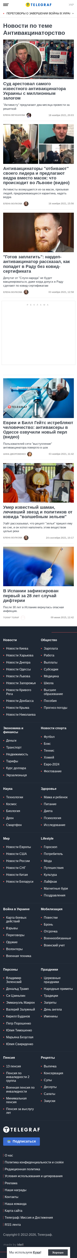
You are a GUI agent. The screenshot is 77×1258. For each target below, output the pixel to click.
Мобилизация (51, 909)
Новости (10, 640)
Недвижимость (17, 754)
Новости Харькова (19, 655)
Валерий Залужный (20, 1009)
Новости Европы (18, 847)
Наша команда (15, 1203)
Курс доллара (16, 768)
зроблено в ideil (13, 1244)
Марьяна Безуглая (19, 1037)
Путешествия (54, 867)
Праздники (49, 969)
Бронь (48, 924)
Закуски (49, 1101)
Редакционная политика (22, 1169)
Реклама (11, 1183)
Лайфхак (50, 881)
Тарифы (12, 761)
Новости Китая (17, 874)
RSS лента (13, 1224)
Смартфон (14, 825)
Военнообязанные (57, 938)
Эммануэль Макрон (20, 1002)
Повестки (51, 917)
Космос (11, 804)
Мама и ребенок (56, 797)
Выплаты (50, 662)
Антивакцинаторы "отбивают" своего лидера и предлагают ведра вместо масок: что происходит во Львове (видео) (36, 175)
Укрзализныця (16, 775)
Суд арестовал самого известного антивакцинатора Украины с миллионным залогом (34, 91)
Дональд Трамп (17, 988)
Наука (7, 788)
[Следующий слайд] (73, 14)
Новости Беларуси (19, 881)
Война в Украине (16, 909)
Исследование (54, 825)
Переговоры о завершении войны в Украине (41, 13)
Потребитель (53, 854)
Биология (13, 811)
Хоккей (49, 757)
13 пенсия (13, 1066)
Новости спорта (53, 728)
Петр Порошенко (18, 1023)
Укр (71, 4)
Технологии (14, 797)
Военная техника (18, 956)
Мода (48, 861)
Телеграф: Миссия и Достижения (29, 1217)
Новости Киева (17, 648)
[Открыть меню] (6, 4)
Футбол (49, 736)
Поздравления (54, 895)
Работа (49, 655)
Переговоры (15, 935)
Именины (51, 1016)
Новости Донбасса (20, 700)
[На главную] (38, 4)
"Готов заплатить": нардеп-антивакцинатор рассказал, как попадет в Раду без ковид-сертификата (36, 264)
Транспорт (14, 747)
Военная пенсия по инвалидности (20, 1089)
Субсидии (51, 669)
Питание (50, 804)
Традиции (51, 995)
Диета (48, 811)
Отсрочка (50, 931)
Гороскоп (50, 847)
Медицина (51, 676)
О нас (9, 1155)
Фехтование (53, 771)
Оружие (12, 942)
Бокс (47, 743)
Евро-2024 (51, 764)
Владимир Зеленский (14, 979)
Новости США (16, 854)
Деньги (11, 740)
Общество (49, 640)
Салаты (49, 1094)
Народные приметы (58, 988)
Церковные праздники (52, 979)
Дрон (10, 818)
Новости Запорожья (21, 683)
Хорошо (58, 1252)
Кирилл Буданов (18, 1016)
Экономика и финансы (13, 730)
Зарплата (51, 648)
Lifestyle (47, 838)
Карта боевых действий (16, 919)
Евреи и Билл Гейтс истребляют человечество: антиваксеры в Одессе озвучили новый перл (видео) (38, 429)
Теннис (49, 750)
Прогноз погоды (55, 707)
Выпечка (50, 1066)
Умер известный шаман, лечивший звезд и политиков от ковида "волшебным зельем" (37, 512)
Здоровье (48, 788)
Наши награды (15, 1190)
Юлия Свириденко (19, 1044)
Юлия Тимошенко (19, 1030)
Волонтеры (14, 949)
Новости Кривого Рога (18, 691)
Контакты (11, 1197)
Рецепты (48, 1057)
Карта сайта (13, 1210)
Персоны (10, 969)
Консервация (53, 1073)
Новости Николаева (21, 714)
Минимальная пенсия (16, 1100)
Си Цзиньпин (15, 995)
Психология (52, 818)
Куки (36, 1252)
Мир (6, 838)
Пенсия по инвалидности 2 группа (17, 1077)
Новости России (18, 861)
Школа (49, 683)
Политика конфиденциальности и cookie (34, 1162)
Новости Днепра (18, 662)
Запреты (50, 1002)
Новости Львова (18, 676)
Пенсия (9, 1057)
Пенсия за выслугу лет (20, 1110)
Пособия (50, 700)
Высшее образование (53, 691)
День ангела (53, 1009)
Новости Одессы (18, 669)
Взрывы (12, 928)
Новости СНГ (16, 867)
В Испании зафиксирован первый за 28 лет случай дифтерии (30, 596)
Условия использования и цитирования (34, 1176)
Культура (50, 874)
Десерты (50, 1087)
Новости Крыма (17, 707)
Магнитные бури (56, 888)
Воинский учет (54, 945)
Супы (48, 1080)
